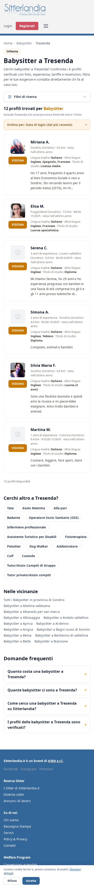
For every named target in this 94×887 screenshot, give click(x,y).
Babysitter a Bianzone (51, 641)
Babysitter (24, 43)
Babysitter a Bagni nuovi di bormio (63, 629)
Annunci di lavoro (17, 801)
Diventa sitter (14, 794)
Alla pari (60, 508)
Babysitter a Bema (17, 635)
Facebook (11, 769)
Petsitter (14, 546)
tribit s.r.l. (55, 761)
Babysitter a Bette (17, 641)
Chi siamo (11, 820)
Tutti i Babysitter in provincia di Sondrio (34, 600)
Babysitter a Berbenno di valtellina (61, 635)
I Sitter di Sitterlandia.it (21, 788)
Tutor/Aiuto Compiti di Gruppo (31, 565)
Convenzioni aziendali (20, 864)
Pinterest (46, 769)
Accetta (31, 881)
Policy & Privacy (15, 839)
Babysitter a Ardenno (52, 623)
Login (8, 26)
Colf (10, 556)
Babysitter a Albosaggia (22, 617)
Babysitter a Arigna (18, 629)
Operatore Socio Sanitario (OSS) (54, 517)
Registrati (27, 26)
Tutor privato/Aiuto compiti (29, 575)
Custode (28, 556)
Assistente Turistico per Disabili (31, 537)
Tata (10, 508)
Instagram (29, 769)
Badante (13, 517)
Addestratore (67, 546)
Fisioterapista (75, 537)
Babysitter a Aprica (18, 623)
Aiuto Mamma (33, 508)
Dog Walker (38, 546)
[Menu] (46, 26)
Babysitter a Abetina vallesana (27, 606)
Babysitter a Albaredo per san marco (32, 611)
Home (8, 43)
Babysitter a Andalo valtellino (66, 617)
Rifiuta (12, 881)
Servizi (9, 833)
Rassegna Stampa (17, 826)
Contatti (10, 845)
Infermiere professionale (26, 527)
